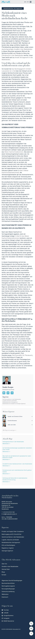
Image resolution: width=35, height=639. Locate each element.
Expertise (5, 527)
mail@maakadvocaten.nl (10, 514)
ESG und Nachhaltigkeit (8, 545)
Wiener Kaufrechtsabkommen (13, 152)
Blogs (3, 572)
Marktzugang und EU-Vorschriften (11, 534)
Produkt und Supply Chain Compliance (13, 531)
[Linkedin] (12, 392)
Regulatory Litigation (8, 548)
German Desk (6, 569)
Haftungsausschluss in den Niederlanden (13, 441)
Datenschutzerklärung (8, 591)
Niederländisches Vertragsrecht (10, 402)
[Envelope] (4, 392)
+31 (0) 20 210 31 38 (8, 512)
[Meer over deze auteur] (7, 380)
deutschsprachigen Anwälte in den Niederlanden (17, 49)
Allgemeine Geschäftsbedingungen (12, 580)
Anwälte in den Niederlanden (10, 566)
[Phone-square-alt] (8, 392)
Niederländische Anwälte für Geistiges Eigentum (14, 403)
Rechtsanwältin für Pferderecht (22, 355)
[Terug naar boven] (31, 633)
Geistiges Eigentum (7, 550)
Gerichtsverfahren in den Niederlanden (12, 399)
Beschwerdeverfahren (8, 583)
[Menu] (31, 2)
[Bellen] (31, 623)
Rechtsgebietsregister (8, 586)
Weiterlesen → (6, 443)
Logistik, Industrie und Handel (10, 400)
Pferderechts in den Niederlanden (12, 55)
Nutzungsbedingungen (8, 588)
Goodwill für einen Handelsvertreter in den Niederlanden (17, 464)
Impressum (5, 597)
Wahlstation (5, 594)
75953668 (9, 517)
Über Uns (4, 563)
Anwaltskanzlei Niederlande (10, 503)
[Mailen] (31, 628)
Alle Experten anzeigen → (9, 430)
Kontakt (4, 574)
